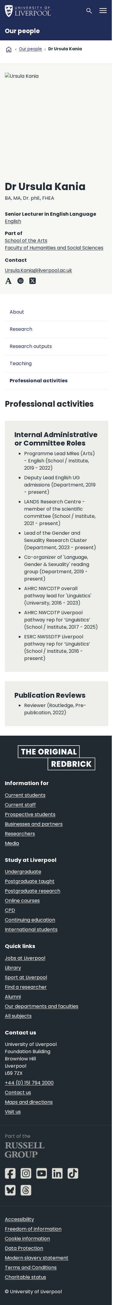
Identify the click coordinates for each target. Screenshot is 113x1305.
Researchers (20, 833)
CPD (10, 910)
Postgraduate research (32, 890)
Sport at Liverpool (26, 977)
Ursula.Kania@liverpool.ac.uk (38, 270)
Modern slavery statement (36, 1257)
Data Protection (24, 1248)
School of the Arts (26, 240)
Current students (25, 795)
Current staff (20, 804)
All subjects (18, 1015)
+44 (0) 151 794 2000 (29, 1082)
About (17, 311)
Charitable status (25, 1277)
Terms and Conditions (31, 1267)
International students (31, 929)
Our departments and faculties (41, 1006)
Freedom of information (33, 1228)
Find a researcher (26, 987)
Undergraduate (23, 871)
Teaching (21, 363)
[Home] (42, 11)
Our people (22, 31)
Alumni (13, 996)
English (13, 221)
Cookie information (27, 1238)
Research (21, 329)
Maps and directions (29, 1102)
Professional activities (38, 380)
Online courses (22, 900)
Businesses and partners (34, 824)
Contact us (18, 1092)
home (9, 49)
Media (12, 843)
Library (13, 967)
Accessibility (19, 1219)
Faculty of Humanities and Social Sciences (54, 247)
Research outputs (31, 346)
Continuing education (30, 919)
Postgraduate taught (30, 881)
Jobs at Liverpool (25, 958)
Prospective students (30, 814)
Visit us (13, 1111)
